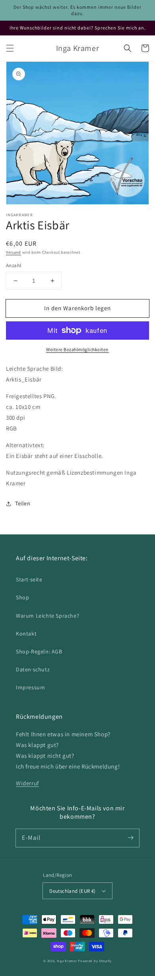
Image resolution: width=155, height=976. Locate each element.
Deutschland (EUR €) (72, 891)
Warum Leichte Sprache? (47, 615)
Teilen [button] (23, 503)
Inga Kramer (67, 960)
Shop (22, 597)
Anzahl (13, 265)
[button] (10, 48)
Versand (13, 252)
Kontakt (26, 633)
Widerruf (27, 783)
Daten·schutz (33, 669)
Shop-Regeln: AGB (39, 651)
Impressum (30, 687)
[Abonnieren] (130, 838)
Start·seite (29, 579)
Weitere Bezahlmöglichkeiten (77, 349)
